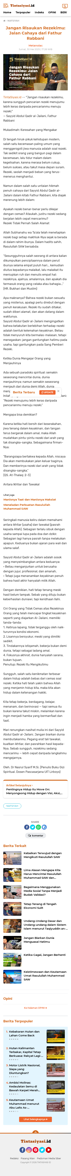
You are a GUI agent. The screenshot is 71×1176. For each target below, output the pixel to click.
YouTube (51, 1154)
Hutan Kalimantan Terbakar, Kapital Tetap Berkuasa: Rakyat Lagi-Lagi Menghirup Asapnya (26, 1052)
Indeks (39, 12)
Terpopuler (23, 12)
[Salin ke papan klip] (44, 827)
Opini (7, 999)
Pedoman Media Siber (49, 1158)
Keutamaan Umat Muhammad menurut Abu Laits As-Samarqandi (24, 1103)
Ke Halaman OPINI (34, 1007)
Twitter (43, 1154)
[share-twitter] (32, 827)
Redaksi (14, 1158)
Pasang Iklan (28, 1158)
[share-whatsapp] (38, 827)
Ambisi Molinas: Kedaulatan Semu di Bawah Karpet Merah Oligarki (23, 1086)
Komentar (37, 835)
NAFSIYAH (12, 806)
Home (7, 12)
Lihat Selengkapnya (35, 1119)
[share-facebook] (26, 827)
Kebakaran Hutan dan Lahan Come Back (24, 1033)
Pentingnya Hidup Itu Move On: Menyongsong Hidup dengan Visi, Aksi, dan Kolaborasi (33, 791)
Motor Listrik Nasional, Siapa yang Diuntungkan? (24, 1069)
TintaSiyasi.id (12, 97)
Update (48, 392)
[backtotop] (35, 1133)
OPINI (52, 12)
